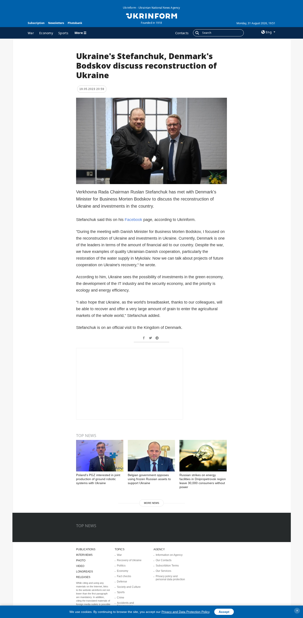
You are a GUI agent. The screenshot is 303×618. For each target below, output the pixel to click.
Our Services (163, 570)
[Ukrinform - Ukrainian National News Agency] (151, 15)
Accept (224, 612)
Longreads (84, 571)
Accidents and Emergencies (125, 604)
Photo (80, 560)
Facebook (134, 219)
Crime (120, 597)
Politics (121, 565)
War (31, 33)
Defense (122, 581)
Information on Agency (169, 554)
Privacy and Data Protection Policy (185, 612)
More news (151, 503)
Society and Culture (129, 586)
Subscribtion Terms (167, 565)
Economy (46, 33)
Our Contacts (163, 560)
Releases (83, 577)
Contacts (182, 33)
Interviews (84, 554)
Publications (85, 549)
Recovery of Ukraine (129, 560)
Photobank (75, 23)
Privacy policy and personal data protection (170, 578)
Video (80, 566)
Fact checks (124, 576)
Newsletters (56, 23)
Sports (63, 33)
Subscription (36, 23)
